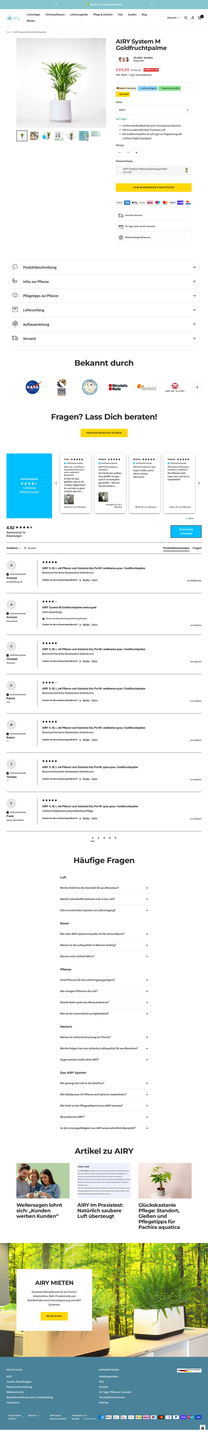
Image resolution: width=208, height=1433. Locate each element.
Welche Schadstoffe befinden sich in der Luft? (87, 899)
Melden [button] (86, 580)
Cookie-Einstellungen (18, 1381)
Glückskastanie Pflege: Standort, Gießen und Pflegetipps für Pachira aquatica (159, 1216)
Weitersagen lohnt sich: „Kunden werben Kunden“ (39, 1210)
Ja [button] (80, 580)
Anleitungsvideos (108, 1376)
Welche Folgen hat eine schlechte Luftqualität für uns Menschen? (99, 1048)
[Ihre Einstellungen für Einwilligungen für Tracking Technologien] (202, 1427)
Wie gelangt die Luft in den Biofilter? (82, 1083)
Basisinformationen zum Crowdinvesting (29, 1397)
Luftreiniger (33, 14)
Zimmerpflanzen (55, 14)
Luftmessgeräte (79, 14)
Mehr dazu (54, 1316)
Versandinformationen (112, 1397)
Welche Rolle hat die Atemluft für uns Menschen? (89, 887)
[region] (127, 483)
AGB (9, 1376)
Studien (132, 14)
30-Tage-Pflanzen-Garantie (115, 1392)
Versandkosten (143, 74)
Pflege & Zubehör (103, 14)
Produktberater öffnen (104, 433)
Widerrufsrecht (15, 1392)
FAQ (120, 14)
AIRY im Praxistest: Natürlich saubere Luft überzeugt (100, 1210)
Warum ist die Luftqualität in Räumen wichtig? (88, 945)
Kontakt (103, 1386)
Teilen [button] (94, 580)
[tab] (176, 548)
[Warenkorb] (200, 17)
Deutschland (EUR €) (15, 1417)
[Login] (192, 17)
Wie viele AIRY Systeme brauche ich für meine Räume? (92, 933)
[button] (116, 59)
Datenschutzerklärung (19, 1386)
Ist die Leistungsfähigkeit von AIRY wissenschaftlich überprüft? (98, 1128)
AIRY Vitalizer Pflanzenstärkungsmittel (145, 169)
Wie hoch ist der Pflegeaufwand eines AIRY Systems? (91, 1105)
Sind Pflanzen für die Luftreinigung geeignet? (87, 979)
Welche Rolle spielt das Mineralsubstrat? (84, 1002)
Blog (144, 14)
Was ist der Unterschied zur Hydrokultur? (84, 1013)
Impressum (13, 1402)
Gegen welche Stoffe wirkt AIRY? (79, 1059)
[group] (23, 528)
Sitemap (103, 1402)
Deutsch (171, 17)
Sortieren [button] (12, 548)
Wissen (31, 20)
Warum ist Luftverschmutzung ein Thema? (85, 1037)
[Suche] (185, 17)
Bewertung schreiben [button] (186, 531)
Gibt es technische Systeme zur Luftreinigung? (88, 910)
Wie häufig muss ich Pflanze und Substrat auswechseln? (93, 1094)
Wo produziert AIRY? (72, 1116)
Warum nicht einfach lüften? (77, 956)
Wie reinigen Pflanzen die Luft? (79, 991)
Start (9, 32)
